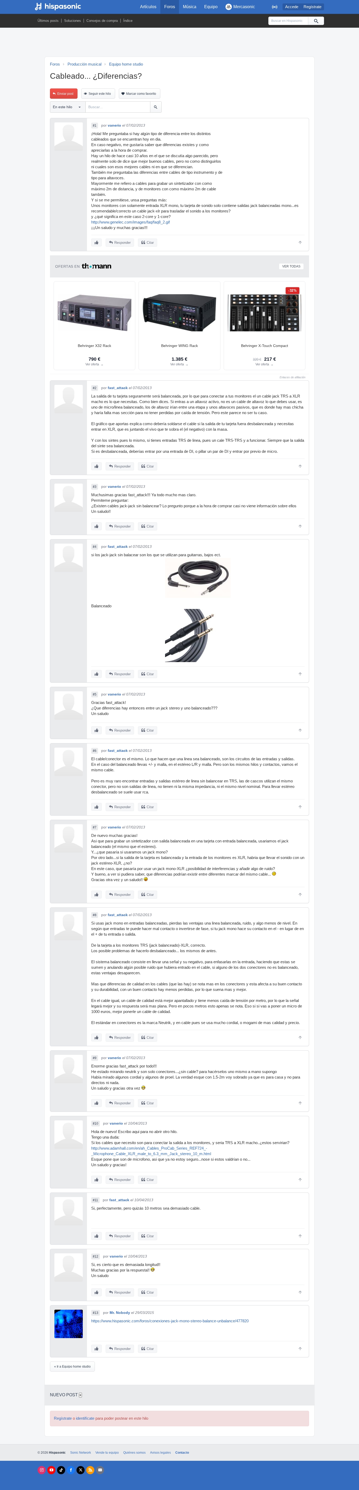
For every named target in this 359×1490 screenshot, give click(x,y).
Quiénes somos (134, 1452)
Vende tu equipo (107, 1452)
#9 (94, 1058)
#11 (95, 1200)
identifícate (85, 1418)
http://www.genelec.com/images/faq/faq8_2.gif (130, 222)
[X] (80, 1470)
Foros (169, 6)
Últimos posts (48, 21)
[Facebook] (71, 1470)
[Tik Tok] (61, 1470)
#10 (95, 1123)
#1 (94, 125)
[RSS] (90, 1470)
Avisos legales (160, 1452)
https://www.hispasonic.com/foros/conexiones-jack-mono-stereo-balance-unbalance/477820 (170, 1321)
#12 (95, 1256)
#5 (94, 694)
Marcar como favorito (141, 94)
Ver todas (291, 266)
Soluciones (72, 21)
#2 (94, 388)
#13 (95, 1313)
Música (189, 6)
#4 (94, 547)
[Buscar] (316, 21)
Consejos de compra (102, 21)
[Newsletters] (100, 1470)
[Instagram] (42, 1470)
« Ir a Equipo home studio (72, 1366)
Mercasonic (244, 6)
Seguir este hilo (100, 94)
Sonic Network (80, 1452)
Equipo (211, 6)
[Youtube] (51, 1470)
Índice (127, 21)
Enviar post (65, 94)
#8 (94, 915)
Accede (291, 7)
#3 (94, 487)
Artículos (148, 6)
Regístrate (312, 7)
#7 (94, 827)
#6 (94, 751)
